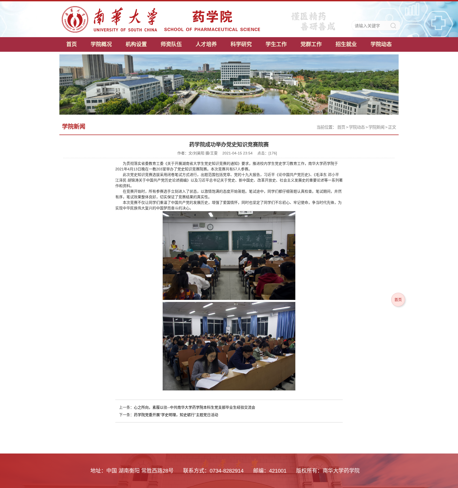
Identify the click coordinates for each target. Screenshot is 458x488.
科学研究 (241, 44)
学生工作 (276, 44)
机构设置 (136, 44)
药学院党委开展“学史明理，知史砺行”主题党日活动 (176, 415)
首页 (71, 44)
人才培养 (206, 44)
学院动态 (381, 44)
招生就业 (346, 44)
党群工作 (311, 44)
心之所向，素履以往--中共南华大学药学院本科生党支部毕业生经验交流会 (194, 407)
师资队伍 (171, 44)
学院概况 (101, 44)
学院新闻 (376, 127)
